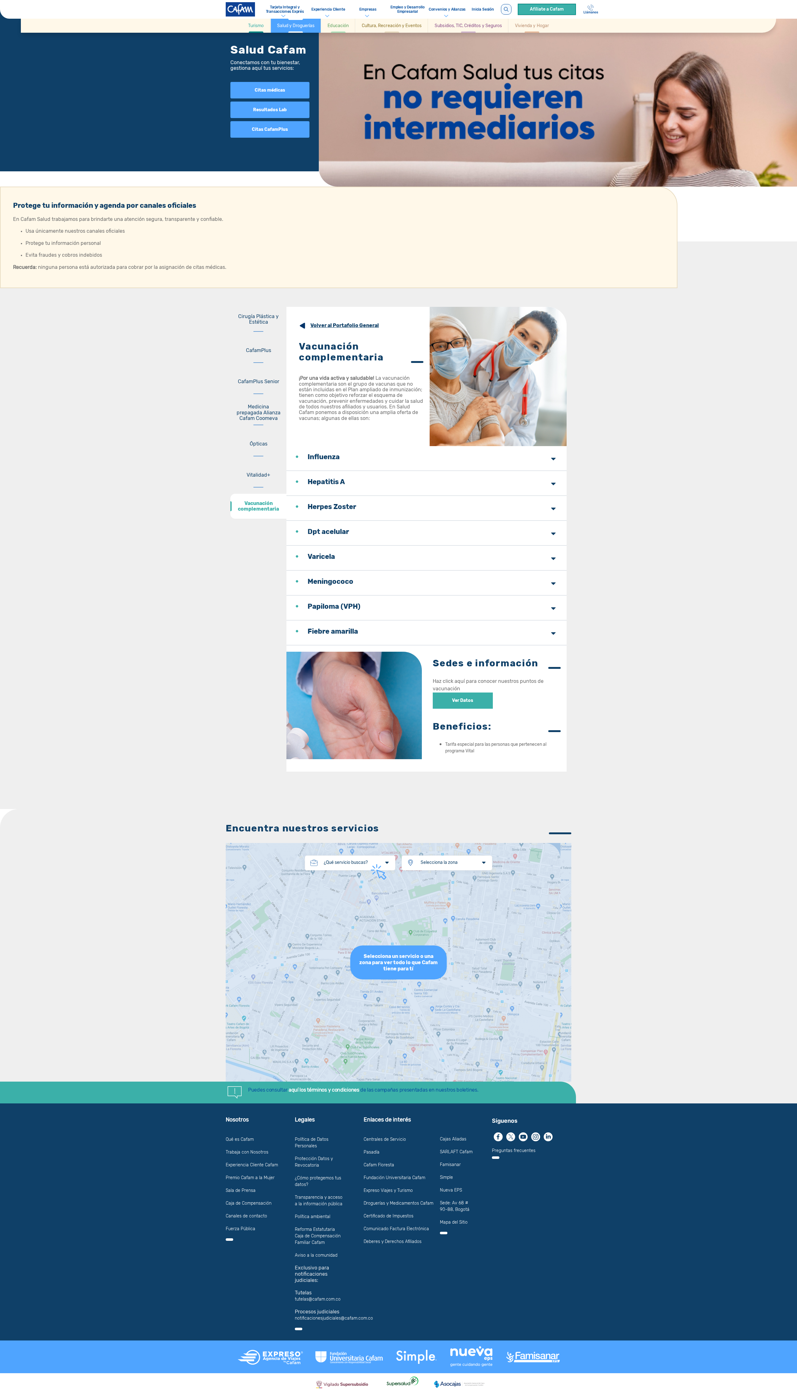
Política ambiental (312, 1216)
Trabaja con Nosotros (247, 1152)
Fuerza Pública (240, 1228)
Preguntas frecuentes (513, 1150)
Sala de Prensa (241, 1190)
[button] (256, 26)
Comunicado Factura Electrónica (396, 1228)
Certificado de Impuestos (388, 1216)
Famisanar (450, 1164)
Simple (446, 1177)
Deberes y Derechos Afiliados (393, 1241)
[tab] (258, 319)
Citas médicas (270, 90)
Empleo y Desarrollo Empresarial (407, 9)
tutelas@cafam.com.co (318, 1299)
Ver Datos (462, 700)
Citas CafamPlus (270, 129)
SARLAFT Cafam (456, 1152)
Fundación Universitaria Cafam (394, 1177)
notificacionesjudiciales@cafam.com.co (334, 1318)
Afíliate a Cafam (547, 9)
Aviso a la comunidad (316, 1255)
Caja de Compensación (248, 1203)
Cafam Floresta (379, 1165)
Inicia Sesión (483, 9)
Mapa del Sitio (454, 1222)
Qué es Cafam (240, 1139)
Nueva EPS (451, 1190)
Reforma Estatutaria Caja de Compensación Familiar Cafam (318, 1236)
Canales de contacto (246, 1216)
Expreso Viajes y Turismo (388, 1190)
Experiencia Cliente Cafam (252, 1165)
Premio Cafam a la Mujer (250, 1177)
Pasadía (372, 1152)
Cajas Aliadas (453, 1139)
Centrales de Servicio (385, 1139)
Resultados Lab (270, 109)
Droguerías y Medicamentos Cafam (398, 1203)
